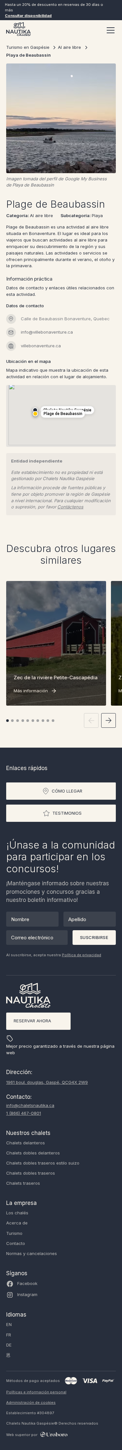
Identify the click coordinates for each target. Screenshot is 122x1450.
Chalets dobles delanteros (33, 1152)
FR (8, 1334)
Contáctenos (70, 506)
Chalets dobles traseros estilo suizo (42, 1163)
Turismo (14, 1233)
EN (9, 1324)
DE (9, 1344)
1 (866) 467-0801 (23, 1113)
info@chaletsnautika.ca (30, 1105)
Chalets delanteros (25, 1142)
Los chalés (17, 1212)
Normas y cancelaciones (31, 1253)
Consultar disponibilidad (28, 15)
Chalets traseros (23, 1183)
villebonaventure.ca (41, 345)
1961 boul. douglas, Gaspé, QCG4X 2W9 (47, 1082)
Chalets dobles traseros (30, 1173)
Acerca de (17, 1222)
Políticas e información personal (36, 1392)
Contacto (15, 1243)
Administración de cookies (31, 1402)
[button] (109, 30)
